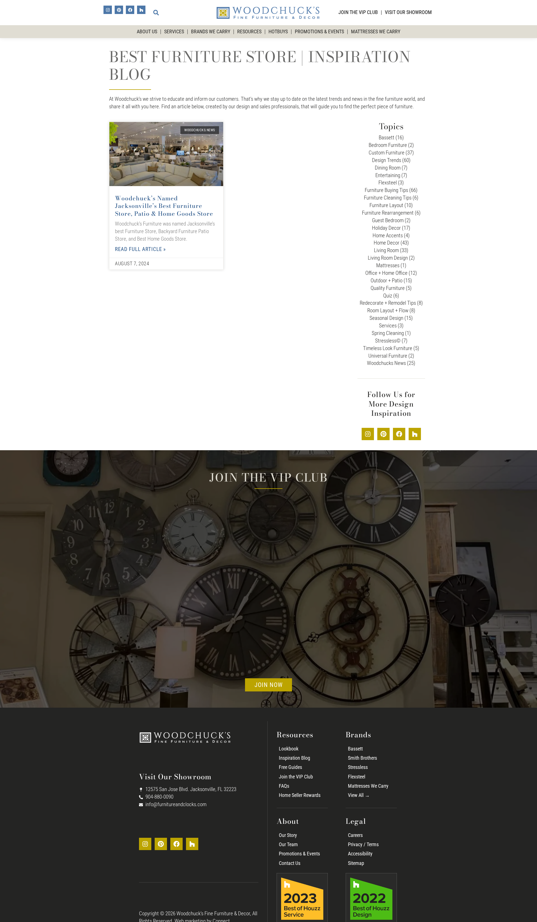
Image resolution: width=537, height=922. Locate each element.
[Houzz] (141, 10)
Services (174, 31)
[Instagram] (107, 10)
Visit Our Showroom (408, 12)
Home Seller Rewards (300, 795)
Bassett (355, 749)
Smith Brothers (362, 758)
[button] (156, 13)
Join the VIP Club (358, 12)
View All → (359, 795)
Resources (249, 31)
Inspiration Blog (294, 758)
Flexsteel (356, 777)
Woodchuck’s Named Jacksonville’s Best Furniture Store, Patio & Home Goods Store (164, 206)
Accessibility (360, 854)
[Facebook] (130, 10)
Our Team (288, 844)
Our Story (288, 835)
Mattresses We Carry (375, 31)
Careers (355, 835)
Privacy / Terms (363, 844)
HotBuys (278, 31)
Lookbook (288, 749)
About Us (147, 31)
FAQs (284, 786)
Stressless (358, 767)
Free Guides (290, 767)
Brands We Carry (210, 31)
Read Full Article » (140, 249)
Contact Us (289, 863)
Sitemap (356, 863)
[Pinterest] (119, 10)
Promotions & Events (319, 31)
